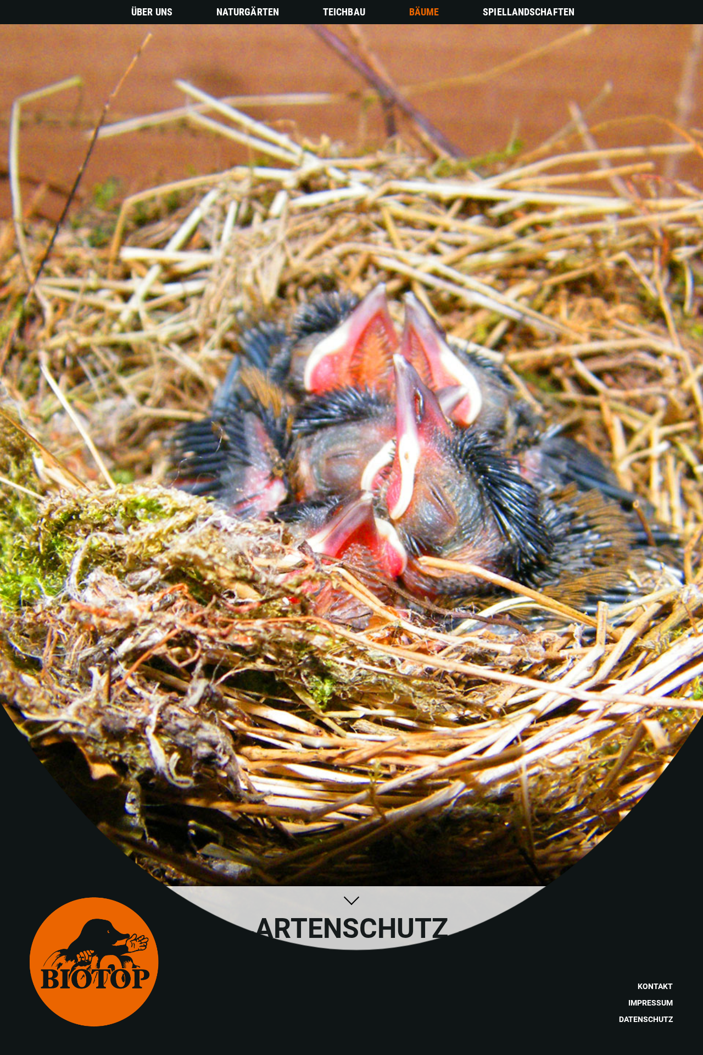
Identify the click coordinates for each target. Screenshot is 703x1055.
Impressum (650, 1002)
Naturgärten (247, 12)
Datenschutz (646, 1019)
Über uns (151, 12)
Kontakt (655, 986)
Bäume (424, 12)
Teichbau (344, 12)
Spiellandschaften (528, 12)
